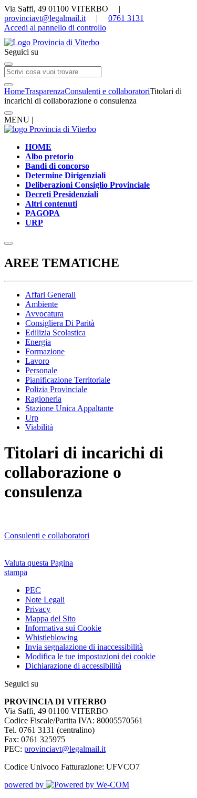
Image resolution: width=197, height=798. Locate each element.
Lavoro (37, 360)
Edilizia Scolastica (55, 332)
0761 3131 (126, 18)
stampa (15, 572)
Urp (31, 417)
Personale (41, 370)
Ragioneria (43, 398)
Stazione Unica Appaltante (69, 408)
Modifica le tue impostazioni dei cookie (90, 656)
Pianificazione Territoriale (67, 379)
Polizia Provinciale (56, 389)
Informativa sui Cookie (63, 627)
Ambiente (41, 304)
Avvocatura (44, 313)
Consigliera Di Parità (60, 323)
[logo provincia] (98, 42)
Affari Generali (50, 294)
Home (14, 91)
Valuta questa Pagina (38, 562)
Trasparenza (45, 91)
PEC (33, 590)
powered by (25, 784)
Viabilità (39, 427)
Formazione (45, 351)
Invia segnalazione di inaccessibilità (84, 646)
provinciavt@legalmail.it (45, 18)
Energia (38, 341)
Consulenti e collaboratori (107, 91)
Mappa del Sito (50, 618)
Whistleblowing (51, 637)
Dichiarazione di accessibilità (73, 665)
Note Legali (45, 599)
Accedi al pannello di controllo (55, 27)
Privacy (37, 609)
